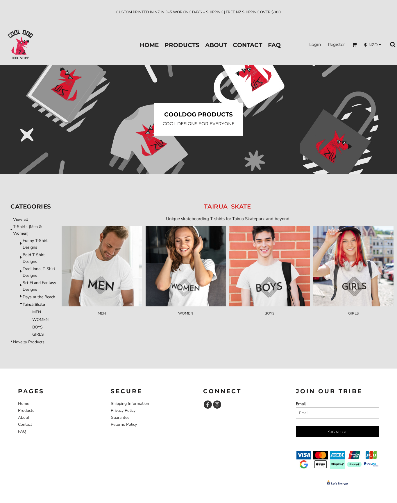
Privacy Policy (123, 410)
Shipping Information (130, 403)
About (23, 417)
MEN (36, 312)
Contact (25, 424)
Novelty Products (28, 342)
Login (315, 44)
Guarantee (120, 417)
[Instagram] (217, 404)
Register (336, 44)
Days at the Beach (39, 297)
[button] (354, 44)
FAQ (22, 431)
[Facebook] (208, 404)
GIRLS (38, 334)
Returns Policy (124, 424)
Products (26, 410)
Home (23, 403)
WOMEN (40, 319)
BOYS (37, 327)
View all (20, 219)
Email (301, 404)
